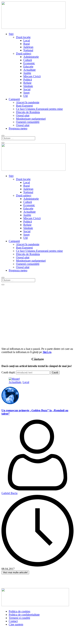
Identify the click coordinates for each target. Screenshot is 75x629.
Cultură (27, 60)
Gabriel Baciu (9, 493)
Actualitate (29, 69)
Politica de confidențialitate (24, 614)
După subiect (23, 53)
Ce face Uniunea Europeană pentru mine (39, 108)
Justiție (27, 73)
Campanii (14, 99)
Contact (13, 621)
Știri (11, 33)
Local (26, 40)
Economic (29, 63)
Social (26, 89)
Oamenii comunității (27, 121)
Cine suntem (16, 624)
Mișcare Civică (32, 76)
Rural (26, 43)
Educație (28, 66)
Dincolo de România (28, 112)
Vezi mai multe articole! (15, 572)
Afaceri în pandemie (27, 102)
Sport (26, 92)
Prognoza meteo (18, 128)
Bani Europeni (24, 105)
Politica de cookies (19, 611)
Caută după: (8, 372)
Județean (28, 47)
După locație (23, 37)
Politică (27, 79)
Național (28, 50)
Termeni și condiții (19, 617)
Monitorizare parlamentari (31, 118)
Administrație (31, 56)
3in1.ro (47, 352)
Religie (27, 82)
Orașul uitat (22, 115)
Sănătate (28, 86)
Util (25, 95)
